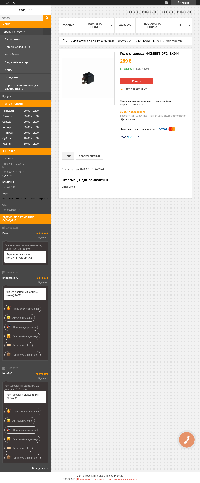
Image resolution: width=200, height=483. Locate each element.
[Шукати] (47, 18)
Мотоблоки (12, 54)
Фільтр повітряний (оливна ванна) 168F (22, 293)
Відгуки (6, 96)
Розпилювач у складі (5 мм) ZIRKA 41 (22, 396)
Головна (68, 25)
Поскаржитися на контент (91, 479)
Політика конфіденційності (123, 479)
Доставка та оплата (152, 25)
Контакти (125, 25)
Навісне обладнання (17, 47)
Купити (136, 81)
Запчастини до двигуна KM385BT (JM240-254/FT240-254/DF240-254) (117, 40)
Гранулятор (12, 77)
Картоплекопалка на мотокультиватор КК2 (19, 256)
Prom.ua (118, 475)
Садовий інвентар (16, 62)
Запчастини (12, 39)
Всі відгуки (38, 468)
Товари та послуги (13, 31)
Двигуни (10, 70)
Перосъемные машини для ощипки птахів (21, 86)
